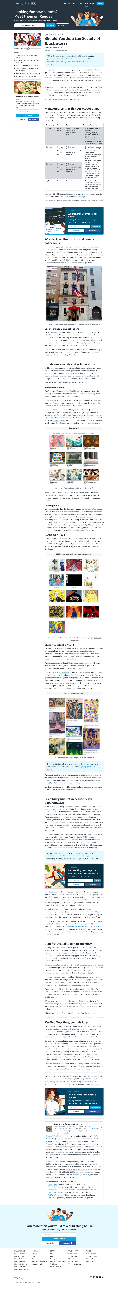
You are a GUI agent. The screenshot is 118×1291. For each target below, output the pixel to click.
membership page (80, 197)
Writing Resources (74, 1264)
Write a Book (72, 1256)
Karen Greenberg (78, 61)
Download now (95, 1107)
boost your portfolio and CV (86, 912)
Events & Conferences (58, 1261)
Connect (67, 3)
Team (34, 1256)
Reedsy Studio (73, 1254)
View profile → (96, 1128)
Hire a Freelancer (20, 1254)
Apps (32, 3)
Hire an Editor (19, 1256)
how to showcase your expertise (79, 1081)
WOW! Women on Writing (58, 1195)
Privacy (22, 1282)
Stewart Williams (83, 837)
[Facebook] (100, 1277)
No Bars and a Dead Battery (76, 1169)
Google (20, 119)
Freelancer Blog (55, 1266)
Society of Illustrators (56, 70)
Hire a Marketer (19, 1261)
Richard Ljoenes (72, 59)
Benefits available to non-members (28, 73)
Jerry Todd (59, 61)
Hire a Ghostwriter (20, 1264)
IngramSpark (53, 1190)
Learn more (62, 25)
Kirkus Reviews (54, 1187)
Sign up (49, 25)
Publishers (90, 1261)
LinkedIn (98, 1084)
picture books (96, 512)
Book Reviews (91, 1254)
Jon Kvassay (83, 59)
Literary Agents (91, 1259)
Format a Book (73, 1261)
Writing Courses (55, 1259)
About (92, 3)
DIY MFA (51, 1198)
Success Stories (37, 1264)
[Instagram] (94, 1277)
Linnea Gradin (57, 48)
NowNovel (85, 1175)
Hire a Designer (19, 1259)
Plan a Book (72, 1259)
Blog (86, 3)
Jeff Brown (67, 61)
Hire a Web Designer (21, 1269)
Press (34, 1259)
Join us (100, 3)
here (61, 1079)
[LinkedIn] (97, 1277)
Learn (74, 3)
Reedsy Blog (51, 1139)
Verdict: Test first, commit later (26, 76)
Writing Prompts (91, 1256)
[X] (91, 1277)
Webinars (53, 1264)
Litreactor (76, 1175)
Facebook (32, 119)
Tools (80, 3)
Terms (16, 1282)
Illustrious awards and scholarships (28, 65)
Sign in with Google (28, 25)
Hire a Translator (20, 1266)
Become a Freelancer (39, 1261)
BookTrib (52, 1192)
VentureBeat (53, 1184)
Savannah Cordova (60, 51)
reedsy (21, 3)
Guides (52, 1256)
